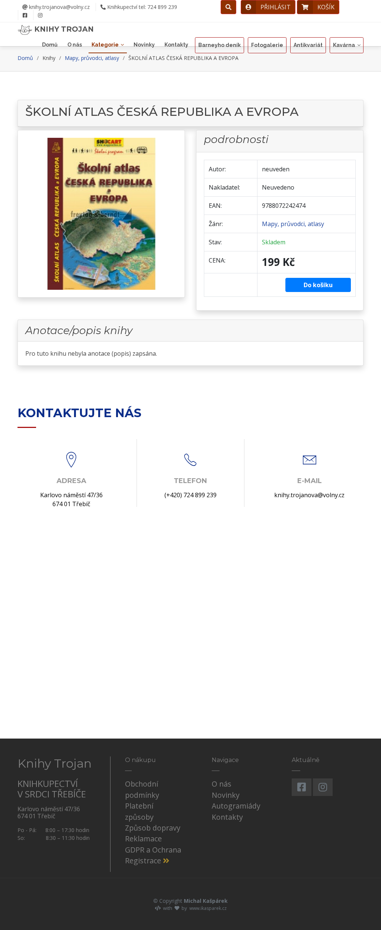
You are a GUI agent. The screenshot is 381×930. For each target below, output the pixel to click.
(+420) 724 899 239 (190, 495)
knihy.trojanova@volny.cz (59, 6)
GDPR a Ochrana (153, 850)
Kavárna (344, 45)
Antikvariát (308, 45)
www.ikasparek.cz (208, 908)
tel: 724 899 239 (142, 6)
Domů (50, 45)
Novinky (144, 45)
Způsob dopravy (152, 828)
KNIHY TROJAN (63, 29)
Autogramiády (236, 806)
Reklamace (143, 839)
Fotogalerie (267, 45)
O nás (74, 45)
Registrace (144, 861)
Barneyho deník (219, 45)
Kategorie (105, 45)
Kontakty (176, 45)
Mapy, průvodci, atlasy (92, 57)
